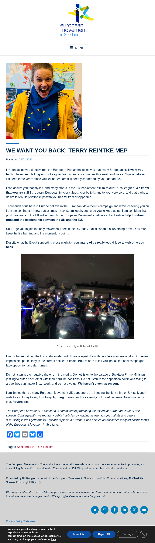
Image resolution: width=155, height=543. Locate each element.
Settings (128, 534)
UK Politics (45, 446)
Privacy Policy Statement (21, 521)
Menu (80, 48)
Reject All (104, 534)
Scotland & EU (27, 446)
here (53, 539)
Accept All (79, 534)
